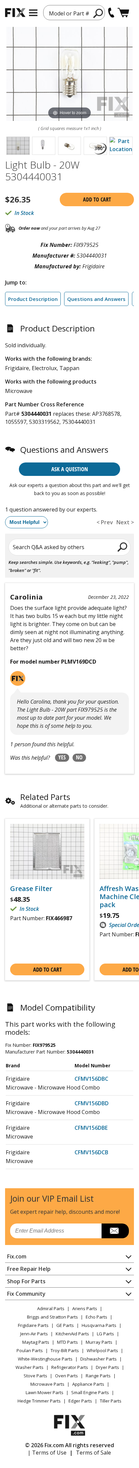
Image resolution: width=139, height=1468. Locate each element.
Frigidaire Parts (33, 1325)
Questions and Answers (96, 299)
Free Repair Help (29, 1269)
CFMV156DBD (92, 1103)
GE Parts (65, 1325)
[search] (98, 13)
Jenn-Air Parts (34, 1334)
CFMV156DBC (91, 1078)
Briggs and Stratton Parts (52, 1317)
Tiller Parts (110, 1401)
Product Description (33, 299)
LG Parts (105, 1334)
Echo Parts (96, 1317)
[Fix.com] (15, 12)
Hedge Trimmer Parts (39, 1401)
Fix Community (26, 1293)
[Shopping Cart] (123, 12)
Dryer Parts (107, 1367)
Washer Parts (30, 1367)
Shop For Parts (26, 1281)
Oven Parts (66, 1376)
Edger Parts (80, 1401)
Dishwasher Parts (98, 1359)
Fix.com (16, 1256)
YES (62, 757)
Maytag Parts (35, 1342)
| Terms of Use (47, 1452)
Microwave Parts (47, 1384)
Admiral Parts (50, 1308)
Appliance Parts (88, 1384)
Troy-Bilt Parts (65, 1350)
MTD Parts (67, 1342)
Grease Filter (31, 889)
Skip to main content (69, 7)
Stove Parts (35, 1376)
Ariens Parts (84, 1308)
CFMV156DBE (91, 1127)
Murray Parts (99, 1342)
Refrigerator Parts (69, 1367)
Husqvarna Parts (99, 1325)
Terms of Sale (93, 1452)
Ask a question (69, 469)
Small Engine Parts (90, 1392)
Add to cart (97, 199)
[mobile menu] (33, 12)
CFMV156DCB (91, 1152)
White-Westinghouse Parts (45, 1359)
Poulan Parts (30, 1350)
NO (79, 757)
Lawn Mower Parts (44, 1392)
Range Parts (98, 1376)
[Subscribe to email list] (115, 1231)
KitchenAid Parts (72, 1334)
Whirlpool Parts (102, 1350)
